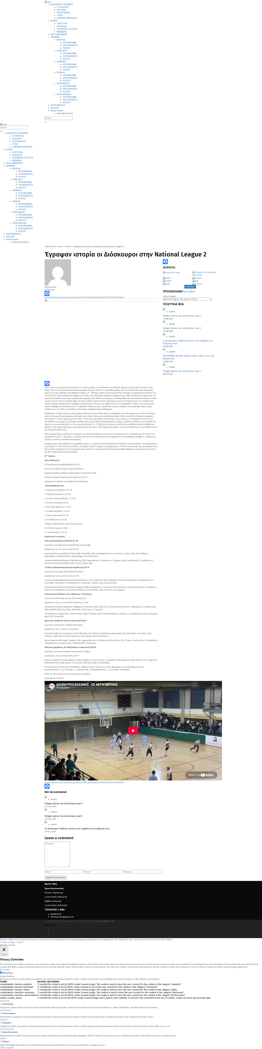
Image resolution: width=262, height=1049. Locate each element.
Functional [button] (4, 1000)
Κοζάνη (89, 297)
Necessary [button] (5, 969)
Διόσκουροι (72, 297)
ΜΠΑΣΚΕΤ (105, 297)
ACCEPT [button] (20, 942)
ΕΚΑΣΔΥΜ (81, 297)
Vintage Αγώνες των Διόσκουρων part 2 (182, 371)
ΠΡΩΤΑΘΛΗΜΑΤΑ (116, 297)
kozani (64, 297)
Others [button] (3, 1038)
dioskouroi (56, 297)
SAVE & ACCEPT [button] (7, 1047)
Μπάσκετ (96, 297)
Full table (188, 291)
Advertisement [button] (7, 1029)
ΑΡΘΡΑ (172, 311)
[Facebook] (101, 293)
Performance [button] (6, 1010)
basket (48, 297)
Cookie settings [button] (8, 942)
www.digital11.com (105, 921)
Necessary (7, 972)
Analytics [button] (4, 1019)
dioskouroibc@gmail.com (62, 916)
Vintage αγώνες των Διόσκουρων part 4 (182, 316)
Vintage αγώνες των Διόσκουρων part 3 (182, 328)
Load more (190, 287)
